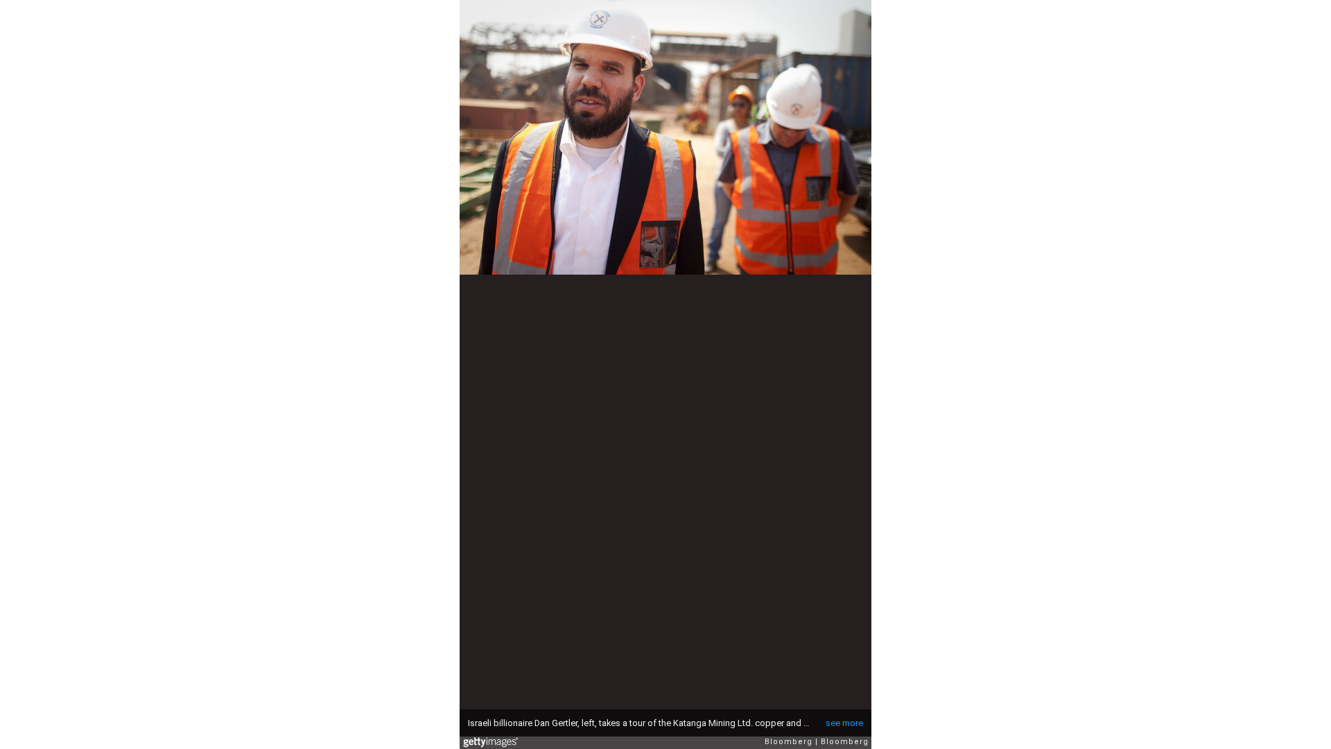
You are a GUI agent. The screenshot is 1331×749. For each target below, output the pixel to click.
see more (844, 723)
